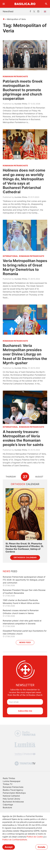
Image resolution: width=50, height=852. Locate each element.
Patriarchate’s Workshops (14, 793)
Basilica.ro (25, 4)
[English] (45, 11)
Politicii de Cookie (35, 836)
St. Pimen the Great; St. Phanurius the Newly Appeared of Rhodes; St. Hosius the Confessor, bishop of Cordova (25, 547)
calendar (25, 484)
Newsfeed (8, 11)
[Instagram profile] (38, 11)
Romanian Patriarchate (13, 787)
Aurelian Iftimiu (20, 104)
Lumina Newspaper (11, 781)
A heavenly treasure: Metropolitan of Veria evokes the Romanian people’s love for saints (23, 438)
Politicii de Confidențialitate (14, 839)
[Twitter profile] (34, 11)
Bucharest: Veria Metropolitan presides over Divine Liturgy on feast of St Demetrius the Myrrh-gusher (25, 354)
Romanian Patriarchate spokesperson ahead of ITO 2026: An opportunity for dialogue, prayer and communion (24, 580)
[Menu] (3, 4)
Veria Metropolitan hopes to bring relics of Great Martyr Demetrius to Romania (25, 267)
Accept (8, 847)
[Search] (46, 4)
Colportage (8, 804)
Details (41, 847)
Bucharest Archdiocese (13, 801)
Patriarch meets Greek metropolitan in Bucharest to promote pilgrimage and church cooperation (22, 90)
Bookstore (7, 807)
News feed (25, 642)
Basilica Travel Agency (13, 790)
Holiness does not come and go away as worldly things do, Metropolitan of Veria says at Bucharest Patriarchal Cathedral (24, 181)
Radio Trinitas (9, 778)
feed (10, 571)
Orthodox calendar (25, 557)
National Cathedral (11, 796)
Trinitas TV (7, 784)
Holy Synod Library (11, 799)
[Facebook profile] (30, 11)
